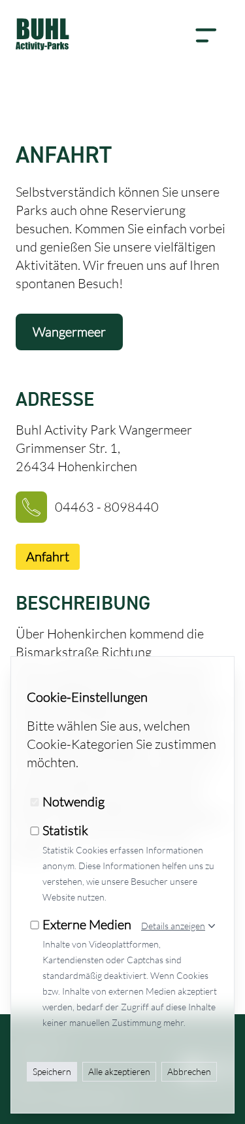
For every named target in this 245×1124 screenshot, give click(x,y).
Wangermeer (69, 331)
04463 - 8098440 (107, 507)
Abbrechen (189, 1071)
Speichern (52, 1071)
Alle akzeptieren (119, 1071)
